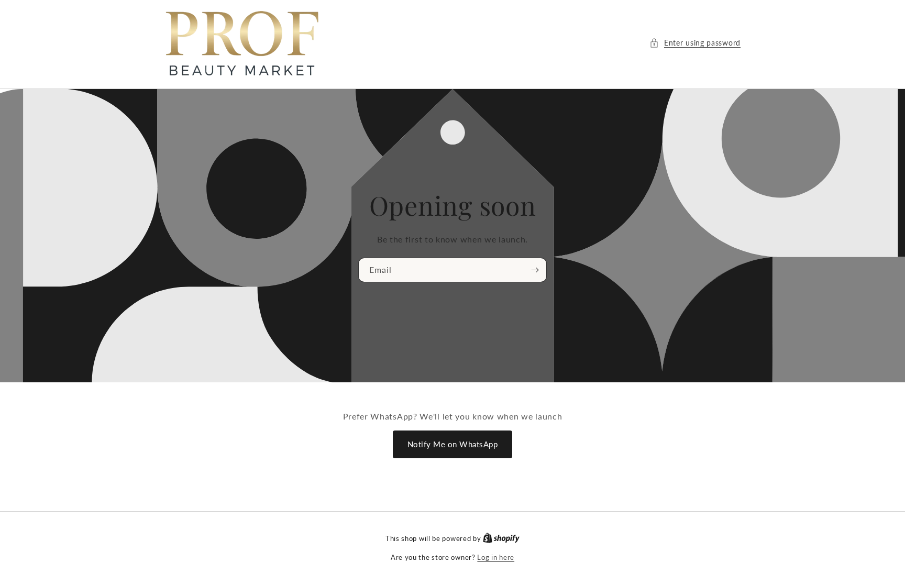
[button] (695, 42)
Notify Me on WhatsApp (452, 444)
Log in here (495, 557)
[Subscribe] (534, 270)
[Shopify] (501, 538)
